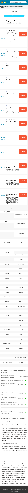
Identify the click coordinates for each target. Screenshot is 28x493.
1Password (7, 297)
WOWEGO (7, 242)
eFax (7, 287)
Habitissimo (21, 233)
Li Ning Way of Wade (7, 362)
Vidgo (7, 306)
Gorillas (7, 264)
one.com (21, 282)
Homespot (21, 297)
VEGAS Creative (7, 343)
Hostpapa (7, 282)
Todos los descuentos (16, 6)
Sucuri (7, 292)
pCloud (21, 292)
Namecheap (7, 329)
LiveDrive (2, 7)
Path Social (21, 329)
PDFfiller (7, 334)
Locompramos (7, 353)
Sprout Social (7, 273)
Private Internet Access (21, 214)
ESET (21, 343)
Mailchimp (7, 311)
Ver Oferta (23, 34)
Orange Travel (21, 325)
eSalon (21, 353)
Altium (21, 259)
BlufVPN (21, 273)
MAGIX (7, 339)
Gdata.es (7, 278)
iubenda (7, 301)
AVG (21, 242)
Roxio (7, 268)
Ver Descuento (14, 16)
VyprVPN (21, 315)
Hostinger (21, 287)
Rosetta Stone (21, 264)
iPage (7, 320)
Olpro (7, 357)
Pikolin (21, 348)
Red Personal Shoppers (21, 254)
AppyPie (21, 301)
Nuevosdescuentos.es (5, 6)
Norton (21, 250)
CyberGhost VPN (21, 223)
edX (7, 231)
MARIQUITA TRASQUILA (21, 357)
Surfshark (21, 320)
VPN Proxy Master (21, 306)
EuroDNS (7, 315)
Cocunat (7, 348)
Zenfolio (7, 325)
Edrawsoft (21, 334)
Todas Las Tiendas (14, 487)
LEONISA (21, 362)
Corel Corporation (21, 339)
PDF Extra (21, 268)
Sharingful (21, 278)
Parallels (21, 311)
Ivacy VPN (7, 211)
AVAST (7, 221)
